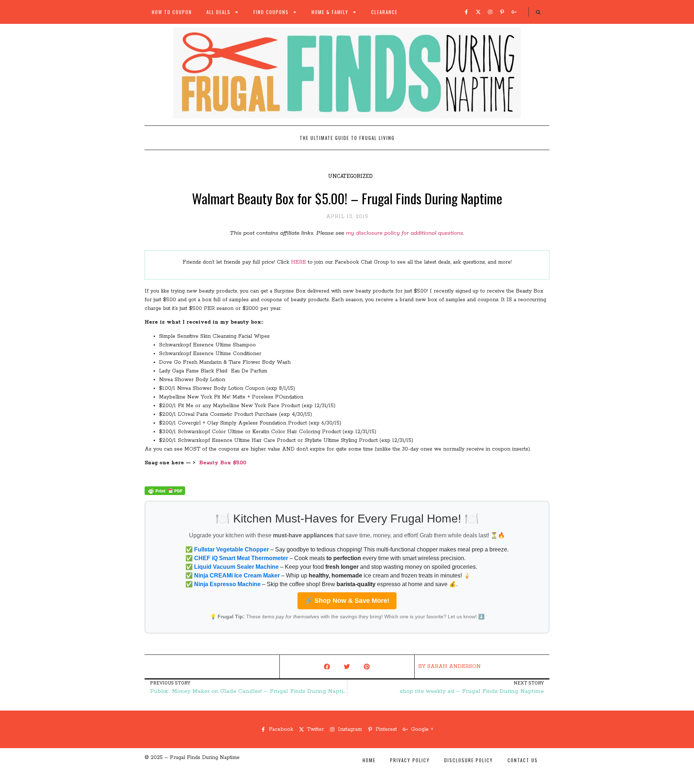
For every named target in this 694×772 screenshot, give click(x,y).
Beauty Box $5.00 (222, 463)
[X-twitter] (478, 12)
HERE (298, 262)
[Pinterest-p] (502, 12)
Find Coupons (271, 12)
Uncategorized (350, 175)
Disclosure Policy (468, 760)
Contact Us (522, 760)
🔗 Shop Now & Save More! (347, 600)
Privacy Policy (410, 760)
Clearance (384, 12)
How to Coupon (172, 12)
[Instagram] (490, 12)
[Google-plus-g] (514, 12)
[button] (538, 12)
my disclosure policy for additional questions (404, 233)
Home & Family (330, 12)
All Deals (218, 12)
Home (369, 760)
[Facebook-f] (466, 12)
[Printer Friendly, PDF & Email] (165, 493)
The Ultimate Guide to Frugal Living (347, 137)
